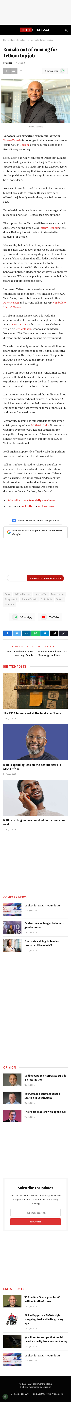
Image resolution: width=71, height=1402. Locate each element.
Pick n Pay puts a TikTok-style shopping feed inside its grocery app (43, 1319)
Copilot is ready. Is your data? (42, 905)
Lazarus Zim (19, 324)
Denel (8, 594)
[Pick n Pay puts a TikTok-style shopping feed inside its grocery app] (12, 1319)
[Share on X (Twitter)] (6, 71)
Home (6, 40)
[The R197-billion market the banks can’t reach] (35, 691)
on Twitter (27, 506)
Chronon (47, 1386)
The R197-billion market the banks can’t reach (33, 713)
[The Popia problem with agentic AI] (12, 1116)
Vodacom (10, 604)
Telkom (24, 144)
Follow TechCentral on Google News (38, 520)
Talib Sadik (46, 599)
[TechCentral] (35, 30)
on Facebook (46, 506)
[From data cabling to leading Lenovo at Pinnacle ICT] (12, 945)
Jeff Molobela (23, 329)
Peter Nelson (11, 302)
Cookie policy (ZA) (20, 1393)
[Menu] (5, 30)
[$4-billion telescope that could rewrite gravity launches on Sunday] (12, 1341)
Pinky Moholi (11, 599)
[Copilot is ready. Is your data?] (12, 909)
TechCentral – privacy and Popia (48, 1393)
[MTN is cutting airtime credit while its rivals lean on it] (35, 798)
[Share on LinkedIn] (13, 71)
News (13, 40)
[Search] (66, 30)
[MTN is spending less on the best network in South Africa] (35, 742)
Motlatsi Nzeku (40, 425)
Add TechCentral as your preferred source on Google (37, 532)
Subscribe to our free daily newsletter (31, 500)
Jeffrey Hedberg (49, 228)
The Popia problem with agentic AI (45, 1112)
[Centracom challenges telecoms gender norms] (12, 927)
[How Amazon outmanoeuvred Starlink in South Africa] (12, 1098)
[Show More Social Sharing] (21, 71)
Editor (9, 62)
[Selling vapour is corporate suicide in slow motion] (12, 1079)
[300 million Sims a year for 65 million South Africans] (12, 1301)
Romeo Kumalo (12, 140)
